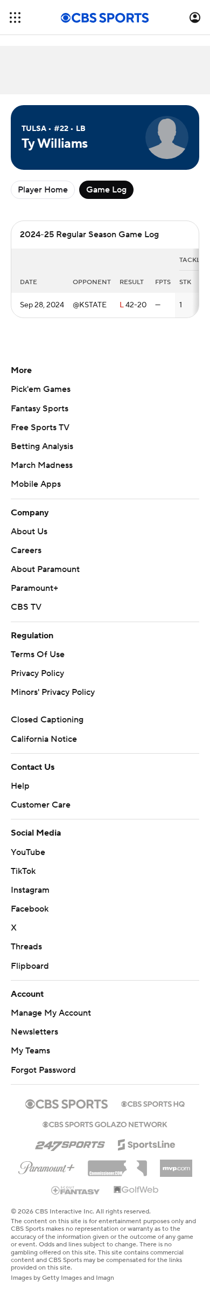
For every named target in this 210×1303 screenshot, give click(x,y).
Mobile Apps (36, 484)
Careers (26, 550)
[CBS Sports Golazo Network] (105, 1123)
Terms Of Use (38, 654)
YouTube (28, 852)
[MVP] (176, 1164)
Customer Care (41, 804)
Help (20, 786)
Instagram (30, 890)
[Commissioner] (117, 1164)
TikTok (23, 871)
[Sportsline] (147, 1142)
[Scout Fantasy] (76, 1189)
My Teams (30, 1050)
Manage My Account (51, 1013)
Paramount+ (34, 588)
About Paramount (45, 569)
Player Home (43, 189)
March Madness (42, 465)
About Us (29, 531)
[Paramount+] (46, 1165)
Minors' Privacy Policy (53, 692)
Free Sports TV (40, 427)
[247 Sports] (70, 1142)
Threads (26, 946)
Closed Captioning (47, 719)
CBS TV (26, 607)
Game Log (106, 189)
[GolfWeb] (136, 1190)
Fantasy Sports (39, 408)
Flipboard (30, 966)
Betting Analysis (42, 446)
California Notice (44, 739)
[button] (15, 17)
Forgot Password (43, 1070)
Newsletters (34, 1031)
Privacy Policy (37, 673)
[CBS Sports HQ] (153, 1103)
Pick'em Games (41, 389)
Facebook (29, 909)
